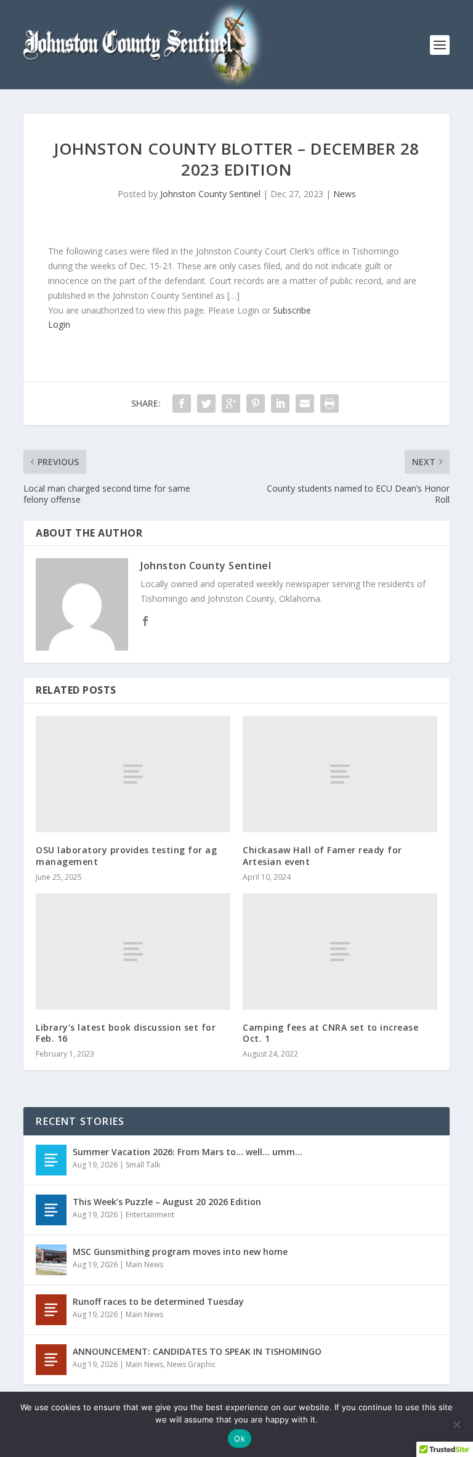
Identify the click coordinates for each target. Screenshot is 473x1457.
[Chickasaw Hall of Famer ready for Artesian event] (340, 774)
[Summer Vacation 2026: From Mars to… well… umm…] (51, 1160)
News (344, 194)
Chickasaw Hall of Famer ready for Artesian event (322, 855)
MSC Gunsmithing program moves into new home (180, 1251)
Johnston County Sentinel (210, 194)
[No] (456, 1424)
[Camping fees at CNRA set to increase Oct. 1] (340, 951)
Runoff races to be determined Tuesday (158, 1301)
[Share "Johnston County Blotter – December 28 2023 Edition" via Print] (329, 403)
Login (59, 324)
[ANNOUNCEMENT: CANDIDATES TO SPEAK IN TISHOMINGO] (51, 1359)
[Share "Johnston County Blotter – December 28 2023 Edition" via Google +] (231, 403)
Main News (144, 1264)
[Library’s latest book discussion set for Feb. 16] (133, 951)
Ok (239, 1438)
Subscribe (292, 310)
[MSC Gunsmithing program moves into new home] (51, 1259)
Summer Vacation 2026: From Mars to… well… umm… (187, 1152)
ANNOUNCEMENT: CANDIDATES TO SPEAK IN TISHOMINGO (197, 1351)
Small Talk (143, 1164)
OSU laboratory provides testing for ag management (126, 855)
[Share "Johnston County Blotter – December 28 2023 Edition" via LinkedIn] (280, 403)
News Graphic (191, 1364)
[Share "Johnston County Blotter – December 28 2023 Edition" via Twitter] (206, 403)
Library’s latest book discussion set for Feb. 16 (126, 1032)
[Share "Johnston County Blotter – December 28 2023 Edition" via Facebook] (181, 403)
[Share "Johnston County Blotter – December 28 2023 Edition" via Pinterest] (255, 403)
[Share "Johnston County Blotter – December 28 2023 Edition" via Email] (305, 403)
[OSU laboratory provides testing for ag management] (133, 774)
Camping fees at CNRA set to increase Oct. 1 (330, 1032)
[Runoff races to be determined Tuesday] (51, 1309)
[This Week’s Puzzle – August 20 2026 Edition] (51, 1210)
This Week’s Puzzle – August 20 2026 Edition (167, 1201)
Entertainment (150, 1214)
